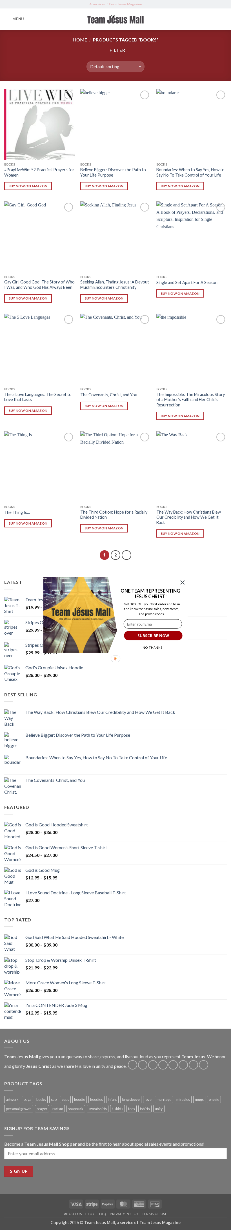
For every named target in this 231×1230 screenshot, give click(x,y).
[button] (150, 593)
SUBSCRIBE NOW (153, 635)
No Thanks (153, 647)
